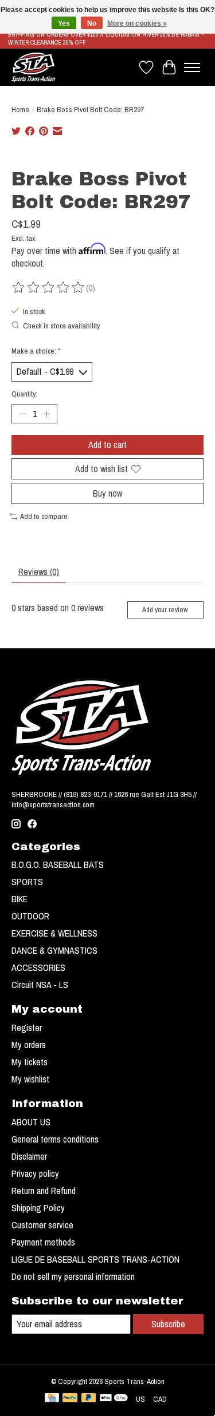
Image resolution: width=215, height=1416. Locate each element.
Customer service (42, 1225)
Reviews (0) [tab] (38, 571)
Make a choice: (35, 351)
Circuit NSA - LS (39, 984)
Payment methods (43, 1242)
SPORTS (27, 881)
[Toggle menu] (192, 67)
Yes (64, 23)
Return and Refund (43, 1190)
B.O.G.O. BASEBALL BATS (57, 864)
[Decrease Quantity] (22, 413)
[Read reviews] (48, 288)
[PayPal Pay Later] (88, 1399)
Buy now (107, 493)
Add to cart (107, 444)
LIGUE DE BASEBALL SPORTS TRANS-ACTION (95, 1259)
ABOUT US (30, 1122)
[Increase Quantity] (46, 413)
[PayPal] (69, 1399)
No (91, 23)
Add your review (165, 609)
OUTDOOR (30, 916)
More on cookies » (137, 23)
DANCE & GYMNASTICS (54, 950)
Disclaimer (29, 1156)
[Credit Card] (52, 1399)
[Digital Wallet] (114, 1399)
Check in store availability (61, 325)
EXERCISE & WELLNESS (54, 933)
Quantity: (24, 393)
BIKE (19, 899)
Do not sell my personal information (73, 1276)
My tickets (29, 1062)
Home (20, 109)
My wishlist (30, 1079)
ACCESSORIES (38, 967)
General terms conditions (55, 1139)
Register (26, 1027)
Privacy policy (35, 1173)
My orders (28, 1044)
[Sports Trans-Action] (33, 67)
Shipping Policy (38, 1207)
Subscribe (168, 1324)
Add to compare (44, 516)
